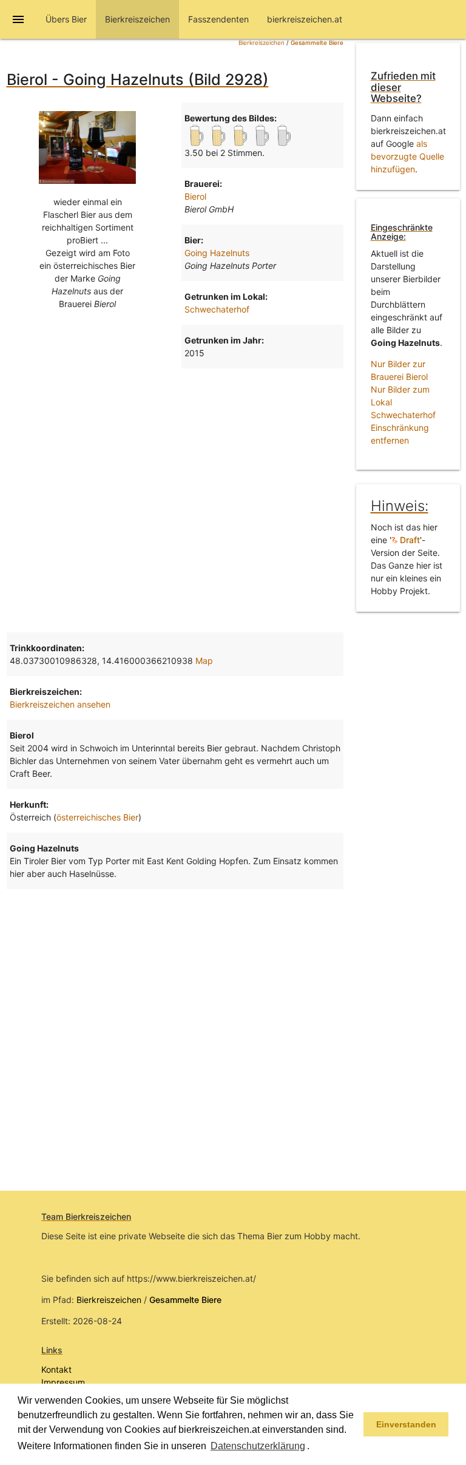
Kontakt (56, 1369)
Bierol (195, 196)
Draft (408, 540)
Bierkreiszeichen (261, 42)
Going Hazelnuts (216, 253)
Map (204, 660)
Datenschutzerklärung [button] (258, 1446)
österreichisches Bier (97, 817)
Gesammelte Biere (317, 42)
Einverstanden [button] (406, 1424)
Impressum (63, 1382)
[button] (314, 1447)
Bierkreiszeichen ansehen (60, 704)
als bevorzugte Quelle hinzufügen (407, 156)
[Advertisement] (175, 465)
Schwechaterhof (216, 309)
